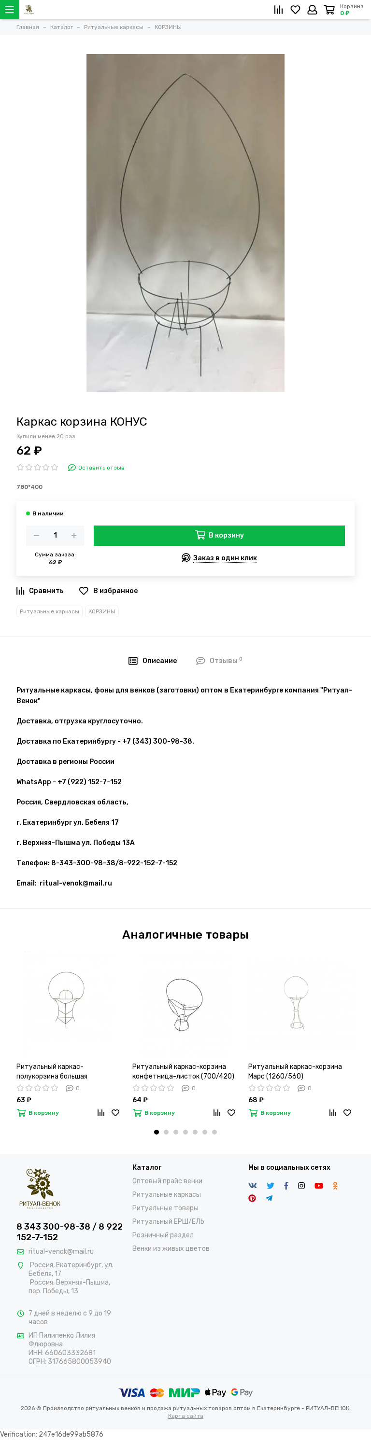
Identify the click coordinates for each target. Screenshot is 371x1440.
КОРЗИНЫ (101, 611)
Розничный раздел (163, 1235)
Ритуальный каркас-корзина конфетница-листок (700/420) (183, 1071)
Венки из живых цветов (171, 1249)
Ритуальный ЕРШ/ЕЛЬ (168, 1222)
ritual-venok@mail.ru (61, 1251)
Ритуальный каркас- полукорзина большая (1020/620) (51, 1072)
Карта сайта (185, 1415)
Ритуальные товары (165, 1208)
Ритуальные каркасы (49, 611)
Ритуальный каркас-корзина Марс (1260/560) (295, 1071)
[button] (156, 1132)
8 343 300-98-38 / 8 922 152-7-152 (69, 1232)
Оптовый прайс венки (167, 1181)
